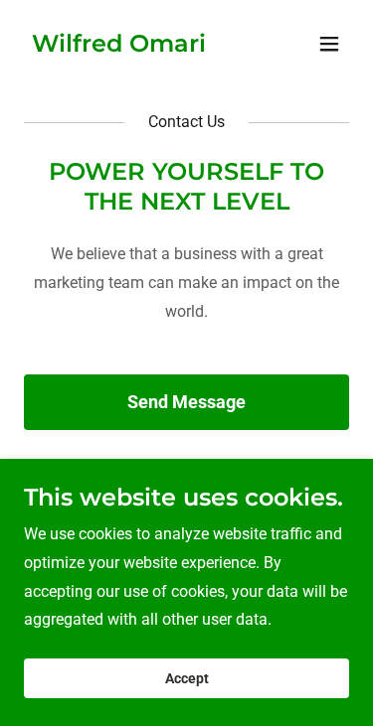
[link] (119, 46)
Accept (187, 678)
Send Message (186, 401)
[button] (329, 44)
